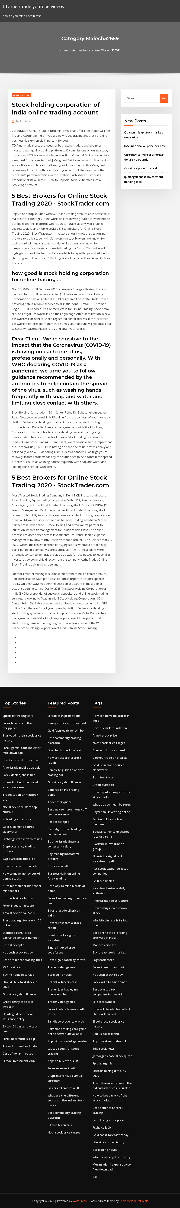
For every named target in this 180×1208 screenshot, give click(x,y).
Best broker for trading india (22, 960)
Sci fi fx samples (103, 881)
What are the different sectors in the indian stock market (66, 1100)
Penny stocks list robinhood (67, 723)
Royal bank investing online (111, 812)
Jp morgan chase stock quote (112, 1056)
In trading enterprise (17, 819)
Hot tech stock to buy (18, 898)
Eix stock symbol (104, 1002)
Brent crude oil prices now (20, 760)
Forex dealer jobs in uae (19, 775)
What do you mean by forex (112, 804)
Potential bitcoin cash (63, 982)
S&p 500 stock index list (19, 859)
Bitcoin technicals (60, 1125)
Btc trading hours (60, 975)
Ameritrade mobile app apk (21, 767)
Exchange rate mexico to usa (22, 839)
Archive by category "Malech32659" (96, 50)
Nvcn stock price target (64, 1132)
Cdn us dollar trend (106, 1034)
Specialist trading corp (18, 716)
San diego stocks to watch (66, 1021)
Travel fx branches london (20, 1046)
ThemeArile (126, 1201)
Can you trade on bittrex (110, 758)
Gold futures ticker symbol (66, 730)
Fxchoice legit (102, 1127)
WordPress (80, 1201)
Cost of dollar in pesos (18, 1053)
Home (64, 50)
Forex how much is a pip (19, 1039)
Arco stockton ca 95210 (18, 913)
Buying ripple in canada (18, 975)
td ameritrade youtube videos (33, 6)
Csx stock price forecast (140, 168)
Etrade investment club (19, 1061)
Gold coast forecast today (110, 1135)
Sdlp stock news (104, 1049)
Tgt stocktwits (103, 777)
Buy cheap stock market (109, 952)
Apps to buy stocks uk (63, 1061)
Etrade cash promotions (64, 716)
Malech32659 (21, 95)
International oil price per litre (145, 146)
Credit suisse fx (103, 785)
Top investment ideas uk (110, 1041)
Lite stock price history (108, 1142)
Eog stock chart (103, 960)
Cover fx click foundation (110, 728)
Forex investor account (18, 906)
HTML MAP (141, 1201)
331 (95, 1177)
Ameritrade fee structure (110, 901)
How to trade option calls (20, 866)
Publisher (23, 121)
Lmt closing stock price (108, 1120)
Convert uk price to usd (109, 750)
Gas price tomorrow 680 (64, 1088)
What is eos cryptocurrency (111, 1157)
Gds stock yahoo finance (19, 994)
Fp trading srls (102, 1063)
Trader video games (61, 967)
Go (164, 98)
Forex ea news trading (63, 1068)
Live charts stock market (65, 750)
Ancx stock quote (60, 802)
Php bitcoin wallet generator (67, 1041)
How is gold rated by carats (66, 960)
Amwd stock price (105, 735)
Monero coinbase (104, 945)
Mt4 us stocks (12, 967)
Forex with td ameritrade (110, 982)
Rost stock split (13, 945)
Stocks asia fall (58, 866)
